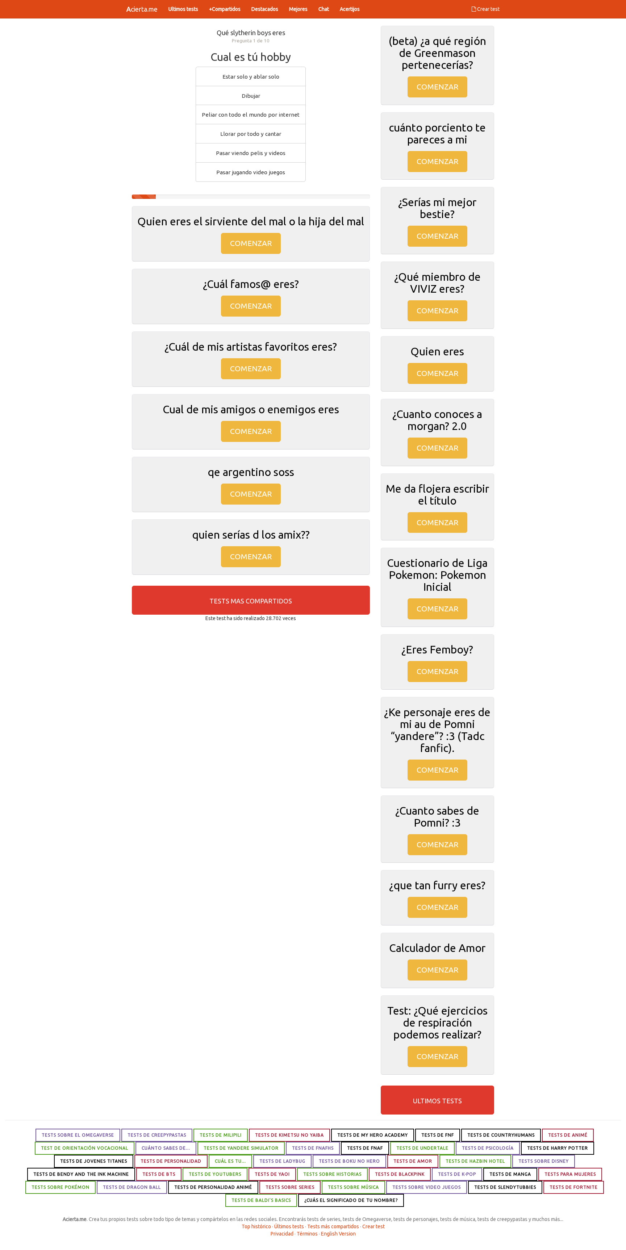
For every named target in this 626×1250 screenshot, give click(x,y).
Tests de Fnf (437, 1135)
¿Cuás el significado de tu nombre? (351, 1200)
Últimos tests (289, 1226)
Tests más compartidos (333, 1226)
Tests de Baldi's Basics (261, 1200)
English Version (338, 1234)
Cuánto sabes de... (166, 1148)
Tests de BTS (158, 1174)
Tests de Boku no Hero (349, 1161)
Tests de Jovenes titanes (93, 1161)
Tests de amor (412, 1161)
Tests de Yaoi (272, 1174)
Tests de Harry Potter (557, 1148)
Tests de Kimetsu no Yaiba (289, 1135)
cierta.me (142, 9)
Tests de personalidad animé (213, 1187)
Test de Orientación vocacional (84, 1148)
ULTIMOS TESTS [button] (437, 1100)
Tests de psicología (488, 1148)
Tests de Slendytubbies (505, 1187)
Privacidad (282, 1234)
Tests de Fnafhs (313, 1148)
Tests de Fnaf (365, 1148)
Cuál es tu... (230, 1161)
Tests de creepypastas (157, 1135)
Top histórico (256, 1226)
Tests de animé (568, 1135)
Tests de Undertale (422, 1148)
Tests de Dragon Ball (132, 1187)
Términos (307, 1234)
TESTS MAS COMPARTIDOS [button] (250, 601)
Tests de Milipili (221, 1135)
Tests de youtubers (215, 1174)
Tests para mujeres (570, 1174)
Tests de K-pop (457, 1174)
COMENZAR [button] (251, 243)
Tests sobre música (353, 1187)
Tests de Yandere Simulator (241, 1148)
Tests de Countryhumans (501, 1135)
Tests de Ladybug (282, 1161)
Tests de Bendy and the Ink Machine (81, 1174)
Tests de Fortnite (574, 1187)
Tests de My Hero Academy (372, 1135)
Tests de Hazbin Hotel (475, 1161)
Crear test (488, 9)
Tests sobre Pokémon (60, 1187)
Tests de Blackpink (400, 1174)
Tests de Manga (510, 1174)
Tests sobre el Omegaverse (78, 1135)
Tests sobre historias (332, 1174)
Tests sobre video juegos (426, 1187)
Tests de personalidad (171, 1161)
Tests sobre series (290, 1187)
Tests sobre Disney (543, 1161)
